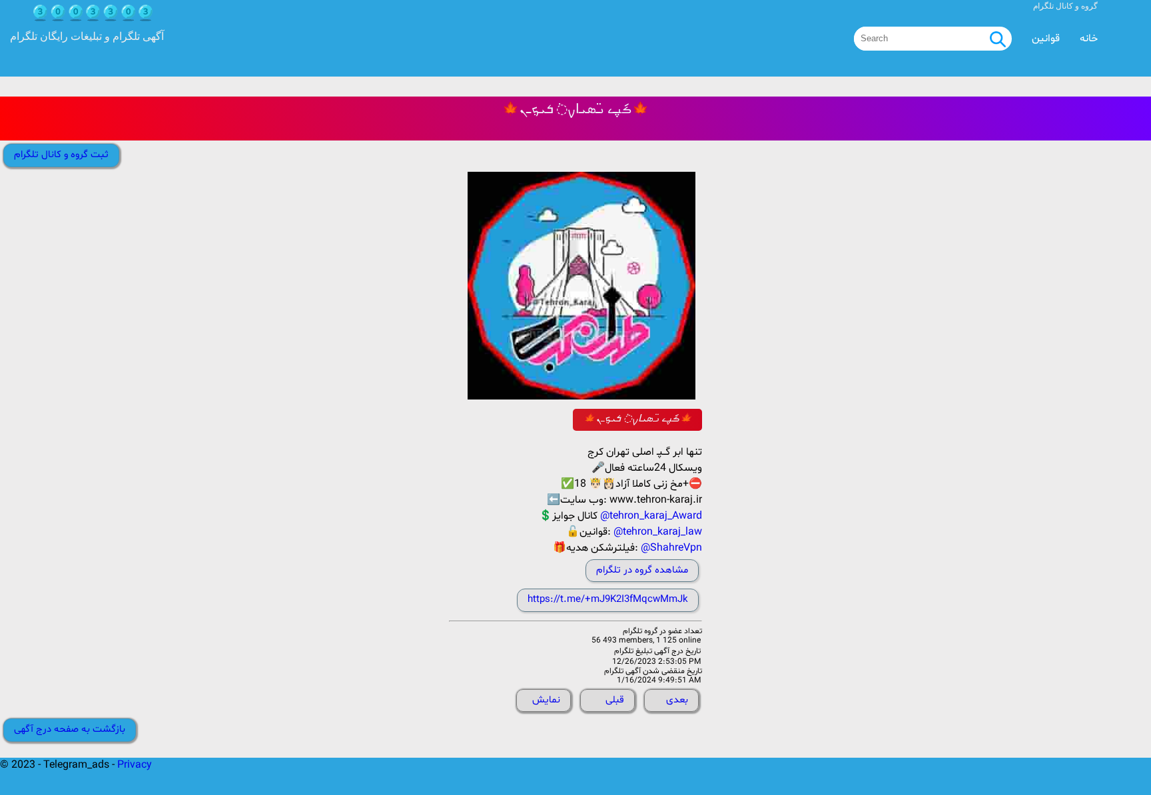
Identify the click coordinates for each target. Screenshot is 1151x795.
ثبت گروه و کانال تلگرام (61, 155)
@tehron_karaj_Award (651, 516)
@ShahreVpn (671, 548)
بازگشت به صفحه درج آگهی (69, 729)
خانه (1089, 38)
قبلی (614, 700)
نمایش (546, 700)
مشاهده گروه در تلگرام (642, 570)
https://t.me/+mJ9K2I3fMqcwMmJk (608, 600)
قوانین (1046, 38)
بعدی (677, 700)
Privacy (134, 765)
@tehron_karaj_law (657, 532)
